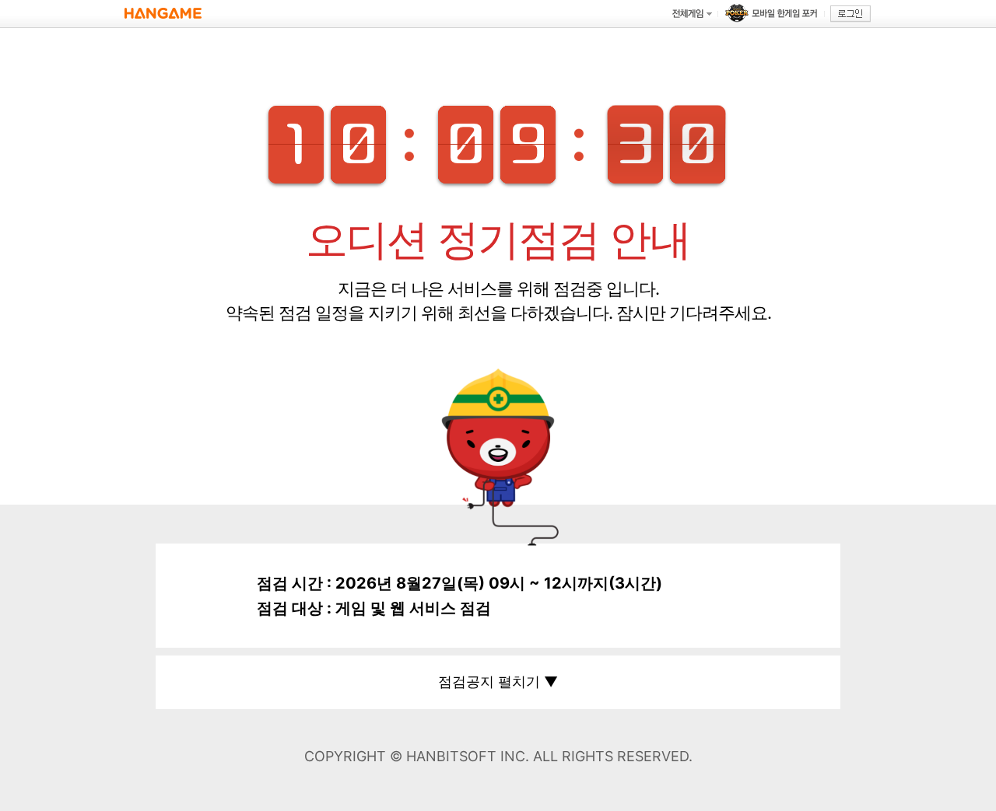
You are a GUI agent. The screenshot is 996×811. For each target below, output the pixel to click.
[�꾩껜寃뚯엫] (691, 13)
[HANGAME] (163, 13)
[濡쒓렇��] (850, 14)
